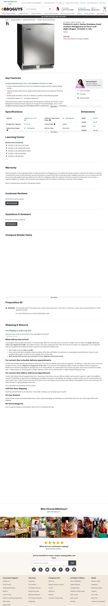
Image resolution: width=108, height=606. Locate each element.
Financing (31, 581)
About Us (51, 581)
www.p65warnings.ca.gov (41, 313)
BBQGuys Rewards (34, 595)
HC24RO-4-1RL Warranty (16, 156)
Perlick (65, 32)
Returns (5, 591)
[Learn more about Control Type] (54, 124)
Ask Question (11, 224)
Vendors (51, 595)
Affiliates (51, 591)
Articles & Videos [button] (89, 13)
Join (72, 563)
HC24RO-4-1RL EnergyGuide (17, 153)
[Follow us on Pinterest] (61, 570)
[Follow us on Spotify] (74, 570)
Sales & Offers (95, 581)
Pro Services (60, 3)
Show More (54, 106)
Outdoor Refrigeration (29, 19)
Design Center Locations (72, 3)
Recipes (72, 601)
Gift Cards (82, 3)
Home (7, 19)
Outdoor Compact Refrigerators (46, 19)
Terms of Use (7, 595)
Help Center (6, 601)
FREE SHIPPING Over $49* (10, 3)
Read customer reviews (53, 549)
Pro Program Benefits (35, 598)
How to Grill (74, 595)
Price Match (32, 584)
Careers (51, 588)
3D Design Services (34, 588)
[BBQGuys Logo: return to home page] (12, 9)
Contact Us (6, 581)
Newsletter (31, 601)
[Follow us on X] (41, 570)
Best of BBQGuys (75, 581)
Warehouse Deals (96, 588)
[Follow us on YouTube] (47, 570)
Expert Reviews (75, 584)
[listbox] (7, 23)
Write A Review (12, 203)
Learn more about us (53, 512)
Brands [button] (79, 13)
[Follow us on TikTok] (67, 570)
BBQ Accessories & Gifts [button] (67, 13)
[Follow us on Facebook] (34, 570)
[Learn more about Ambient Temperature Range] (50, 120)
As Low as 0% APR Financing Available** (31, 3)
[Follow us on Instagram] (54, 570)
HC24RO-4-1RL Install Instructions (19, 148)
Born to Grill (74, 598)
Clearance (94, 584)
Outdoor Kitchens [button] (23, 13)
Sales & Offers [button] (101, 13)
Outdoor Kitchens (16, 19)
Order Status (7, 584)
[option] (7, 25)
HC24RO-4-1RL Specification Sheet (19, 151)
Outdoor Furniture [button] (36, 13)
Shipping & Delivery (9, 588)
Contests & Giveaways (98, 601)
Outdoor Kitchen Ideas (77, 591)
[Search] (50, 9)
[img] (35, 47)
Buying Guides (74, 588)
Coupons (94, 591)
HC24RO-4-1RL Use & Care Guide (18, 145)
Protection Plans (33, 591)
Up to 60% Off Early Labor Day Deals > (54, 17)
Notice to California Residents (12, 598)
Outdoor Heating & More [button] (51, 13)
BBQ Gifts (94, 598)
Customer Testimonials (56, 598)
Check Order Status (92, 3)
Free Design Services (49, 3)
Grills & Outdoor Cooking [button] (8, 13)
